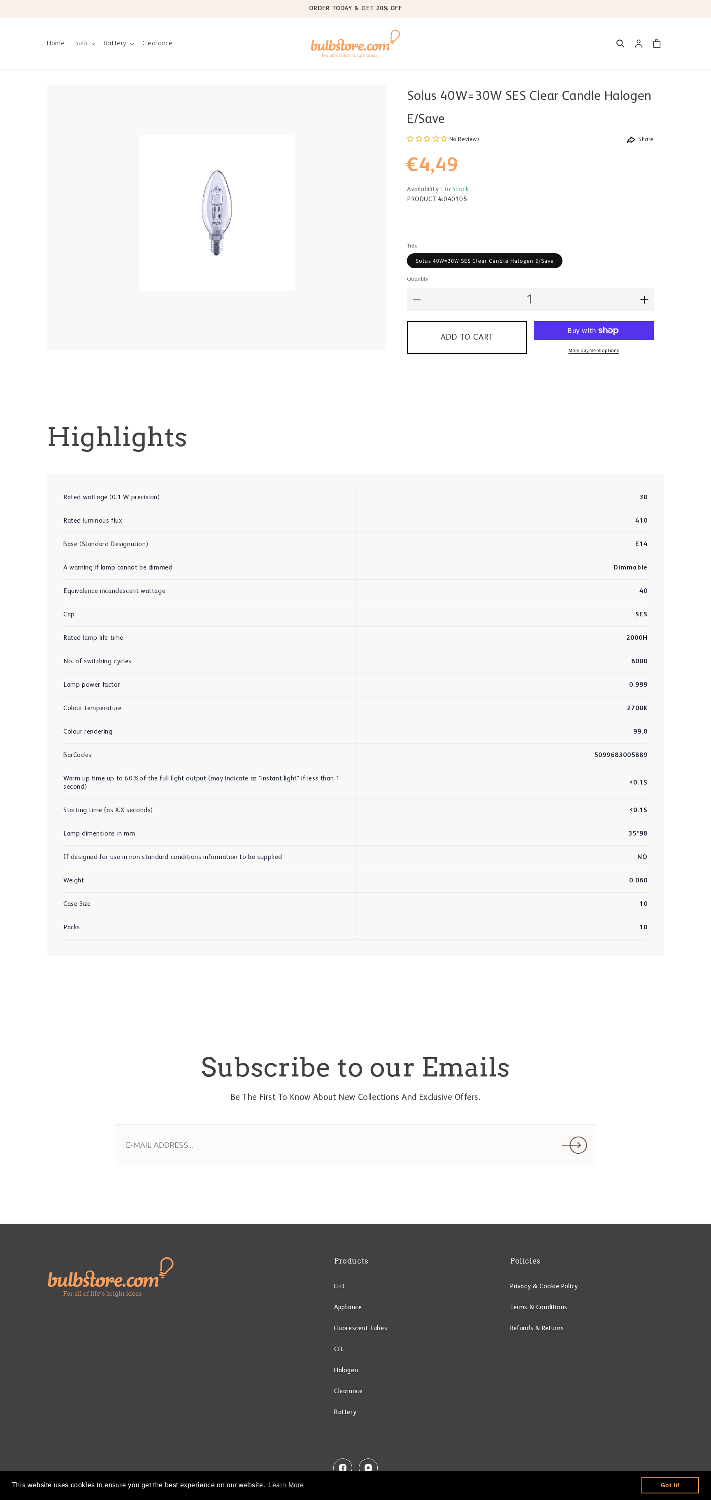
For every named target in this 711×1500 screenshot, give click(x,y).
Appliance (348, 1307)
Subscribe (574, 1145)
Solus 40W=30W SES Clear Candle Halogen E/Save (485, 260)
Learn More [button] (286, 1484)
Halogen (346, 1370)
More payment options (594, 350)
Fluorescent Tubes (360, 1328)
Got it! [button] (670, 1485)
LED (339, 1286)
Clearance (348, 1391)
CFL (339, 1349)
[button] (84, 43)
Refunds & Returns (537, 1328)
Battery (345, 1412)
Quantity (418, 279)
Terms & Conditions (538, 1307)
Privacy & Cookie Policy (544, 1286)
